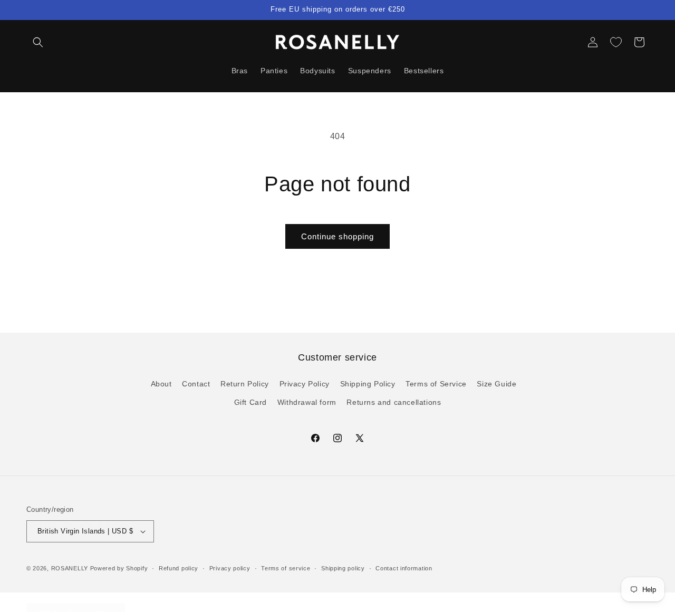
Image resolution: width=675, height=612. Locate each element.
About (161, 383)
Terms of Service (436, 383)
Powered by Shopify (119, 568)
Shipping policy (343, 568)
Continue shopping (337, 236)
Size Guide (496, 383)
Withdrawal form (306, 401)
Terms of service (285, 568)
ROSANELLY (69, 568)
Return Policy (244, 383)
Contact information (403, 568)
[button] (38, 42)
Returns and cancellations (393, 401)
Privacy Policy (304, 383)
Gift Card (250, 401)
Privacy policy (229, 568)
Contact (196, 383)
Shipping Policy (368, 383)
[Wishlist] (616, 42)
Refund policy (178, 568)
